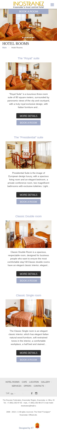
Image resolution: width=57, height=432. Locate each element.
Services (16, 386)
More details (28, 116)
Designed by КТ (26, 428)
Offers (27, 386)
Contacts (39, 386)
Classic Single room (28, 295)
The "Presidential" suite (28, 137)
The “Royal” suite (28, 58)
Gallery (45, 382)
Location (34, 382)
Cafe (24, 382)
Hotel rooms (12, 382)
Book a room (28, 123)
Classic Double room (28, 216)
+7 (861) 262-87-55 (14, 403)
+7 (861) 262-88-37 (35, 403)
